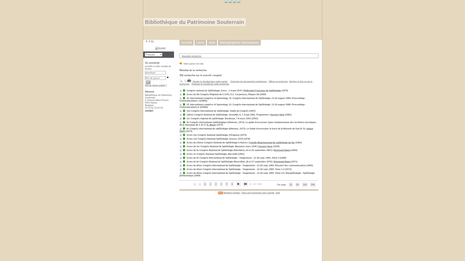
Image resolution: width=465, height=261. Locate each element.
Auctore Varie (277, 114)
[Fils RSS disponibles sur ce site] (220, 193)
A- (147, 41)
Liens (200, 42)
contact (149, 110)
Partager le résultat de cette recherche (210, 84)
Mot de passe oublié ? (156, 85)
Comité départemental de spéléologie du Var (272, 142)
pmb (278, 193)
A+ (152, 41)
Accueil (186, 42)
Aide (212, 42)
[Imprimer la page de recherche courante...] (189, 81)
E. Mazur (211, 125)
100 (305, 184)
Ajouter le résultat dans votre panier (210, 81)
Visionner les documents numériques (248, 81)
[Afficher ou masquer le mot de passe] (168, 77)
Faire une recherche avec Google (257, 193)
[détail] (180, 91)
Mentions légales (231, 193)
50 (297, 184)
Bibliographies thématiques (239, 42)
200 (313, 184)
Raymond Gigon (282, 150)
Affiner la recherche (278, 81)
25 (291, 184)
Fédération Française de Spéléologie (262, 90)
